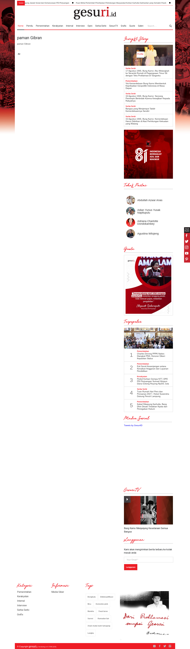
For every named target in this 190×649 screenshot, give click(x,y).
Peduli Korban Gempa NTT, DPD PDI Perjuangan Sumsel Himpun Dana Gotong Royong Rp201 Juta (153, 381)
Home (20, 26)
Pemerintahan (42, 26)
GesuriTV (113, 26)
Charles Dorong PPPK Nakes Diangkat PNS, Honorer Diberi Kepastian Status (151, 356)
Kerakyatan (57, 26)
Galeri (140, 26)
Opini (90, 26)
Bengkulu (92, 597)
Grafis (123, 26)
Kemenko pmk (102, 604)
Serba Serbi (100, 26)
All (19, 54)
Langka (91, 633)
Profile (140, 54)
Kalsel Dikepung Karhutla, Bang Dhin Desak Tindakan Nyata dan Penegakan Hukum (152, 406)
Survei (90, 619)
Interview (80, 26)
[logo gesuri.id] (95, 13)
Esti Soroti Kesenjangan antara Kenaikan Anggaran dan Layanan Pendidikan (152, 368)
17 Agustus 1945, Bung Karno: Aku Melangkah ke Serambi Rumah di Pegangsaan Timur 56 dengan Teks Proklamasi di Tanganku (147, 73)
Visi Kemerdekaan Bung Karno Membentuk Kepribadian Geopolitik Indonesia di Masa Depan (146, 85)
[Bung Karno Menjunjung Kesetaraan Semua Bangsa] (148, 510)
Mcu (89, 604)
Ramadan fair (103, 619)
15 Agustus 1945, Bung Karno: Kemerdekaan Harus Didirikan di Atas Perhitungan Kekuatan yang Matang (147, 121)
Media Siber (57, 592)
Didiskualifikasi (106, 597)
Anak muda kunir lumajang (99, 626)
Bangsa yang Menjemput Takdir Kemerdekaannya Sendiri (140, 109)
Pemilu (29, 26)
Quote (132, 26)
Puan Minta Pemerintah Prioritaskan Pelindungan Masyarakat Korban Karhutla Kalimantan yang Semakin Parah (104, 3)
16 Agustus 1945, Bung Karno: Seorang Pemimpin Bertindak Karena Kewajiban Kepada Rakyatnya (148, 98)
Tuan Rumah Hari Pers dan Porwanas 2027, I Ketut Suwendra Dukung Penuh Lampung (153, 393)
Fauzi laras (103, 611)
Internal (69, 26)
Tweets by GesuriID (133, 425)
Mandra (91, 611)
